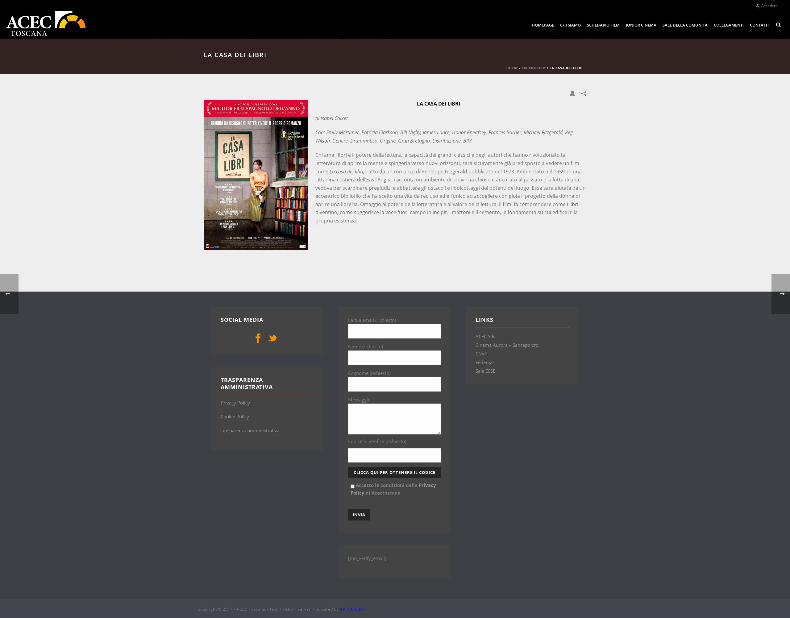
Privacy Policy (235, 403)
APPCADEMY (352, 609)
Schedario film (603, 25)
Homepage (543, 25)
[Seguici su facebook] (258, 339)
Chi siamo (570, 25)
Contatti (759, 25)
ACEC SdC (486, 336)
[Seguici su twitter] (272, 339)
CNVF (481, 353)
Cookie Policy (235, 416)
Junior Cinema (641, 25)
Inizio (512, 68)
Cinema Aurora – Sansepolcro (507, 345)
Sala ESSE (485, 371)
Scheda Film (534, 68)
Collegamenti (729, 25)
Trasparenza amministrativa (250, 430)
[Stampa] (572, 93)
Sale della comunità (685, 25)
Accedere (769, 5)
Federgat (485, 362)
